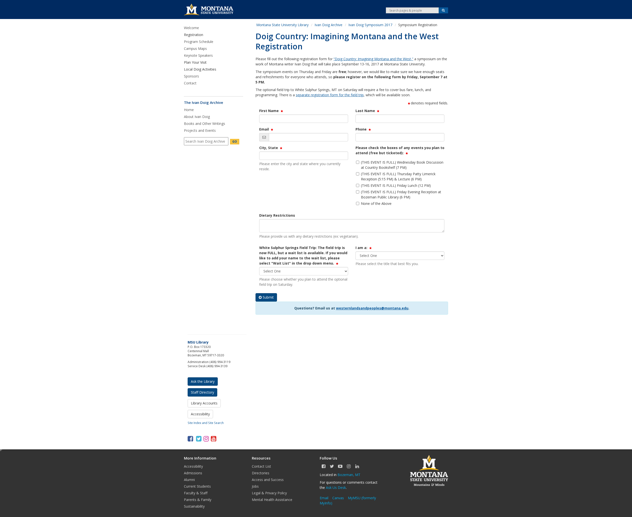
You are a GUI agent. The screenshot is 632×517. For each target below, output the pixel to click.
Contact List (261, 466)
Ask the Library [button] (203, 381)
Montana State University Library (282, 24)
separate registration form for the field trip (330, 95)
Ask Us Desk (336, 487)
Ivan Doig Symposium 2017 (370, 24)
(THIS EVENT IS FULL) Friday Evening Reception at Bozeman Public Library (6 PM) (401, 194)
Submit (268, 297)
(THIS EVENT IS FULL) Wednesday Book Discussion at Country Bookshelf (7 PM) (402, 165)
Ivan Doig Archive (328, 24)
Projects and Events (200, 130)
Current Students (197, 486)
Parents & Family (197, 499)
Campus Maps (195, 48)
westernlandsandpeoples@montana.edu (372, 308)
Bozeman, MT (348, 474)
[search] (206, 141)
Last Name (366, 110)
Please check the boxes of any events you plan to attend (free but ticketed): (400, 150)
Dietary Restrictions (277, 215)
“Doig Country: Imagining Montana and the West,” (373, 59)
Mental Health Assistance (272, 499)
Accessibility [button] (200, 414)
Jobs (255, 486)
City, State (269, 147)
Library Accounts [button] (204, 403)
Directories (260, 473)
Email (265, 129)
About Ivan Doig (197, 116)
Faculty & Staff (195, 493)
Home (189, 109)
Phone (362, 129)
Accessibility (193, 466)
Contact (190, 83)
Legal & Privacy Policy (269, 493)
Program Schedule (198, 41)
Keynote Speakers (198, 55)
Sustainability (194, 506)
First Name (270, 110)
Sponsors (191, 76)
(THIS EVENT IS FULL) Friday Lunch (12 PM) (396, 185)
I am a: (362, 247)
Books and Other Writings (204, 123)
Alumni (189, 479)
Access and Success (268, 479)
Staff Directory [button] (202, 392)
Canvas (338, 498)
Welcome (191, 27)
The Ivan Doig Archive (203, 102)
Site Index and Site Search (206, 423)
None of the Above (376, 203)
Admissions (193, 473)
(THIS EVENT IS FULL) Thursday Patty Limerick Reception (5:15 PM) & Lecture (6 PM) (398, 176)
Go (234, 141)
